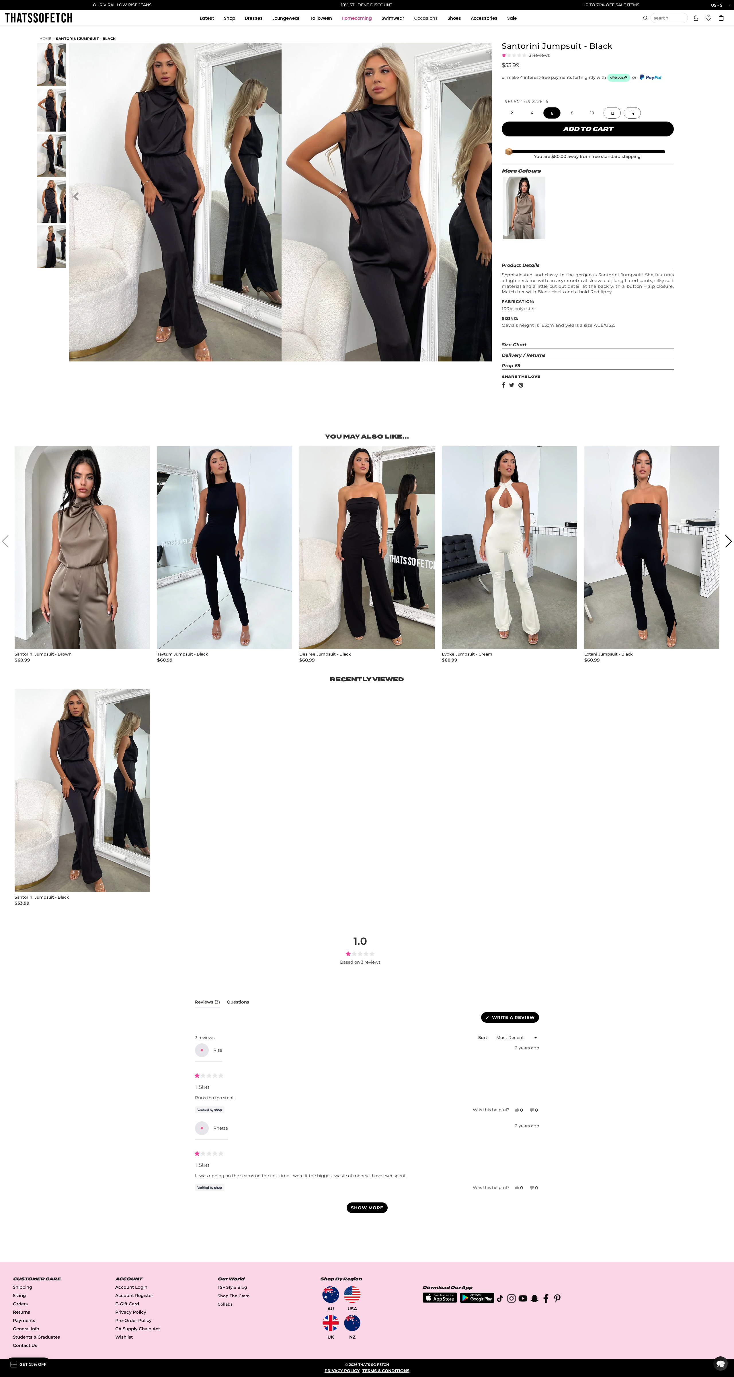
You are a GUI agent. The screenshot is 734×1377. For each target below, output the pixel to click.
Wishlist (124, 1337)
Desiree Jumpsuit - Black (325, 654)
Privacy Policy (130, 1312)
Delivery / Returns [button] (524, 355)
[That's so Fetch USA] (352, 1294)
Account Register (134, 1295)
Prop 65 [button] (511, 365)
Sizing (19, 1295)
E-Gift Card (127, 1303)
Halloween (320, 18)
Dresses (254, 18)
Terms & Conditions (385, 1370)
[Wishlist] (708, 17)
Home (46, 38)
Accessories (484, 18)
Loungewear (286, 18)
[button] (696, 17)
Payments (24, 1320)
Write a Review (515, 1018)
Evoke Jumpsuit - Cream (467, 654)
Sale (512, 18)
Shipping (22, 1287)
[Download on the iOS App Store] (440, 1301)
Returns (21, 1312)
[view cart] (721, 18)
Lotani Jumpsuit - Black (608, 654)
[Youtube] (523, 1299)
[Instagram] (511, 1299)
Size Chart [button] (514, 344)
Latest (207, 18)
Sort (483, 1037)
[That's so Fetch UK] (330, 1323)
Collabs (225, 1304)
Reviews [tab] (207, 1003)
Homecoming (357, 18)
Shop (229, 18)
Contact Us (25, 1345)
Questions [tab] (238, 1003)
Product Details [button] (521, 265)
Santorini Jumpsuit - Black (86, 38)
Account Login (131, 1287)
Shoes (454, 18)
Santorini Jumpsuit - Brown (43, 654)
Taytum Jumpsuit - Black (182, 654)
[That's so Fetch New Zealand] (352, 1323)
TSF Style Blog (232, 1287)
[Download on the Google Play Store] (477, 1301)
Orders (20, 1303)
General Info (26, 1328)
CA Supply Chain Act (137, 1328)
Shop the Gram (234, 1295)
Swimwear (393, 18)
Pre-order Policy (133, 1320)
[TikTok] (500, 1299)
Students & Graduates (36, 1337)
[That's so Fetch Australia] (330, 1294)
